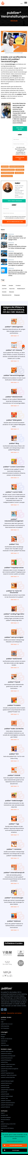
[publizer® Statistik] (14, 770)
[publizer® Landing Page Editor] (14, 608)
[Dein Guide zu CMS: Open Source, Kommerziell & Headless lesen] (4, 253)
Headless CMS (19, 173)
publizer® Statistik (14, 775)
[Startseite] (3, 3)
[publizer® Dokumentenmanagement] (14, 514)
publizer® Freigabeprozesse (14, 568)
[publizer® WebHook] (14, 916)
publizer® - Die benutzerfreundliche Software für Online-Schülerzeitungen (17, 246)
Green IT (3, 1113)
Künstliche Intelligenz (6, 1117)
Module (14, 20)
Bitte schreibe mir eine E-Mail (15, 221)
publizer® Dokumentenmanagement (14, 520)
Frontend (18, 285)
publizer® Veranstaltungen (14, 898)
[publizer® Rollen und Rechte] (14, 723)
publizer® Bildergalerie (14, 420)
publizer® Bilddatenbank (14, 397)
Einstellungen (15, 1150)
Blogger (3, 1036)
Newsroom (3, 1019)
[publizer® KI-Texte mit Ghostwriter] (14, 585)
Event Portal (5, 166)
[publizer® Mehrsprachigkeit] (14, 632)
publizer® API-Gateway (14, 350)
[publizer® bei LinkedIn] (2, 1009)
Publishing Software (7, 176)
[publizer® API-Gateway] (14, 345)
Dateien (4, 285)
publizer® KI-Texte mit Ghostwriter (14, 592)
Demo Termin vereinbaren (15, 201)
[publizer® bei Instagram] (5, 1009)
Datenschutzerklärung (12, 1141)
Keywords (11, 288)
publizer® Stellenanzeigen (14, 801)
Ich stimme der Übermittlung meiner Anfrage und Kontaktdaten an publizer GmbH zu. (20, 151)
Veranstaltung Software (8, 169)
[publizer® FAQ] (14, 539)
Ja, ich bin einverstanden (15, 1145)
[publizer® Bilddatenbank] (14, 391)
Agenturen (3, 1034)
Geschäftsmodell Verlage (16, 166)
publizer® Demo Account (6, 1024)
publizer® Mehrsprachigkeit (14, 637)
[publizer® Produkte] (14, 700)
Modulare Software (5, 1119)
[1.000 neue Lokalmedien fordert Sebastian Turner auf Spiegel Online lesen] (4, 236)
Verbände (3, 1043)
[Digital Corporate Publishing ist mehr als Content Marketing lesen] (4, 270)
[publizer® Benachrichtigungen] (14, 370)
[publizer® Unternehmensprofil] (14, 867)
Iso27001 (4, 288)
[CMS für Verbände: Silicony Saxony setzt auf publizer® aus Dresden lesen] (4, 262)
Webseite (11, 292)
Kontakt (3, 1013)
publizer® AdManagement (14, 327)
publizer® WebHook (14, 921)
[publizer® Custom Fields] (14, 486)
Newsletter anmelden (14, 1013)
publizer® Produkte (14, 705)
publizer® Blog (14, 443)
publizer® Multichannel (14, 659)
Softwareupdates (5, 1026)
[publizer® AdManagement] (14, 321)
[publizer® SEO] (14, 748)
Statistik (4, 292)
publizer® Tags (14, 824)
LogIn (2, 1021)
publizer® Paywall (14, 682)
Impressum (20, 1141)
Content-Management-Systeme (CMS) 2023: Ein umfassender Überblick (15, 254)
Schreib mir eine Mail (19, 158)
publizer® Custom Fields (14, 492)
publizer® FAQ (14, 544)
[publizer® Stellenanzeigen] (14, 795)
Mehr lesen (14, 336)
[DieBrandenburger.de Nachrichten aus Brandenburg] (20, 963)
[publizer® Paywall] (14, 676)
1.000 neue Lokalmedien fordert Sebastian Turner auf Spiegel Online (17, 237)
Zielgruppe (17, 295)
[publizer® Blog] (14, 438)
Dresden (11, 285)
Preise (2, 1121)
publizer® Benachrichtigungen (14, 375)
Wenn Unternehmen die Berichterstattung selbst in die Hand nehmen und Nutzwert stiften (17, 272)
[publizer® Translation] (14, 844)
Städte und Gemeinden (6, 1038)
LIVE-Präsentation (5, 1028)
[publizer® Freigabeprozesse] (14, 562)
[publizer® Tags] (14, 818)
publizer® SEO (14, 754)
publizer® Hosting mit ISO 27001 (8, 1124)
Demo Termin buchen (19, 128)
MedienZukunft (21, 288)
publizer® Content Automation (14, 467)
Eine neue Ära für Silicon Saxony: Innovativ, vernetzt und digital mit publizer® (16, 263)
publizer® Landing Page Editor (14, 614)
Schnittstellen (4, 1126)
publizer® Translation (14, 849)
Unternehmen (4, 1041)
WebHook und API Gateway (7, 1128)
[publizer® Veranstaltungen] (14, 892)
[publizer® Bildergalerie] (14, 415)
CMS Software (19, 169)
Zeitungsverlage (5, 1045)
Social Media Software (7, 173)
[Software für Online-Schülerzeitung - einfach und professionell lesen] (4, 245)
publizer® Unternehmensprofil (14, 872)
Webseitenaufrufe (6, 295)
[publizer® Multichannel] (14, 653)
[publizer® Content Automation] (14, 461)
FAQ (2, 1130)
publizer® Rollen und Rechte (14, 729)
